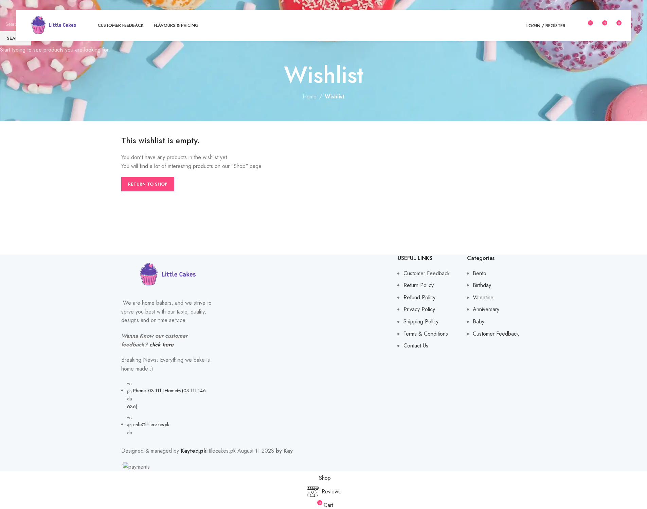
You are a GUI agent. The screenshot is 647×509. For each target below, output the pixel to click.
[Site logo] (53, 25)
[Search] (575, 25)
